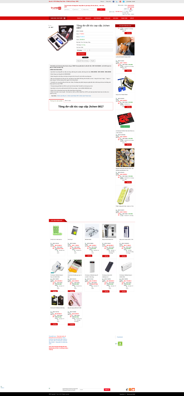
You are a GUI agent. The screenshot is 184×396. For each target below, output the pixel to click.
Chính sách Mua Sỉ (62, 95)
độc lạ (55, 340)
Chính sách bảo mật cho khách (99, 347)
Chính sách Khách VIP (73, 95)
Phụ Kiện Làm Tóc (91, 376)
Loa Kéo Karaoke (113, 380)
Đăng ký (102, 1)
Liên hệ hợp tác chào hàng (98, 349)
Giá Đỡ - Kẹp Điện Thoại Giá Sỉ (77, 380)
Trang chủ (79, 18)
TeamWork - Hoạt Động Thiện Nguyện (79, 353)
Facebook (120, 337)
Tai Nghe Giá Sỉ (125, 378)
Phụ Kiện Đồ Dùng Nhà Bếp (103, 380)
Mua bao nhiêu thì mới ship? (77, 345)
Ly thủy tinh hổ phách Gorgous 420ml (123, 45)
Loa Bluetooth (75, 376)
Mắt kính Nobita (88, 239)
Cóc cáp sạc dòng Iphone (88, 378)
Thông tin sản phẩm (56, 101)
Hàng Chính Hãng (98, 378)
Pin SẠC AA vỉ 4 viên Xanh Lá (56, 239)
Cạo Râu (98, 376)
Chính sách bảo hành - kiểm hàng (100, 345)
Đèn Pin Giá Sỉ (81, 383)
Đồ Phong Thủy (58, 376)
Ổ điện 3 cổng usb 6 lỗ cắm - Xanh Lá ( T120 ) (125, 195)
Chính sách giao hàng (98, 340)
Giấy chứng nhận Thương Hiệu (99, 351)
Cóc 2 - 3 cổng (117, 376)
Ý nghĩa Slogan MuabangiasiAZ (77, 340)
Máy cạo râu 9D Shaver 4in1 (107, 239)
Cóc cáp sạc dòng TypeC (65, 378)
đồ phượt (59, 340)
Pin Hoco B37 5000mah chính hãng (57, 308)
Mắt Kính (87, 383)
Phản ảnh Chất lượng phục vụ (77, 347)
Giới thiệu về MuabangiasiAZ (77, 338)
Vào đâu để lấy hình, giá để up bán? (78, 349)
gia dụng (51, 340)
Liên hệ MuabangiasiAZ (76, 342)
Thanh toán (124, 18)
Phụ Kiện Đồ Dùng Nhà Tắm (90, 380)
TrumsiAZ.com (52, 336)
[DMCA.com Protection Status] (120, 343)
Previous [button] (113, 122)
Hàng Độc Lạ (105, 378)
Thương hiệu (107, 18)
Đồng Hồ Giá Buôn (53, 383)
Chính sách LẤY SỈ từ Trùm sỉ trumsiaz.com (102, 338)
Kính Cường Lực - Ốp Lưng (115, 378)
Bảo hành (115, 18)
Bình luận (68, 100)
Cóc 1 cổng (123, 376)
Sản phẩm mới (97, 18)
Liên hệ (132, 18)
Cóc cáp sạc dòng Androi (76, 378)
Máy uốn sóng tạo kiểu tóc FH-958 (74, 308)
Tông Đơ (92, 60)
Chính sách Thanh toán (85, 95)
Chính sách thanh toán (98, 342)
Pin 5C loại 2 (70, 239)
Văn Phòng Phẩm (66, 376)
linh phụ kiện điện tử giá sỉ (60, 339)
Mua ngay (81, 54)
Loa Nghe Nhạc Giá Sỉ (54, 380)
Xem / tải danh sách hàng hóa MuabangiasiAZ (102, 353)
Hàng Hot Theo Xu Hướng (82, 60)
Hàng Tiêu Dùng (82, 376)
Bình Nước (52, 376)
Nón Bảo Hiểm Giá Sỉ (123, 380)
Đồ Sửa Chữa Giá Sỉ (62, 383)
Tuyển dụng (74, 351)
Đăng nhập (108, 1)
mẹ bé (52, 342)
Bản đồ (133, 1)
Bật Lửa (131, 378)
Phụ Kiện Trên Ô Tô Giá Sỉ (65, 380)
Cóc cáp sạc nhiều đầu (54, 378)
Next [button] (136, 122)
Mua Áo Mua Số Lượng (72, 383)
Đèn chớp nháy (109, 376)
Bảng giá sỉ (88, 18)
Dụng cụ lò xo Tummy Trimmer (122, 83)
